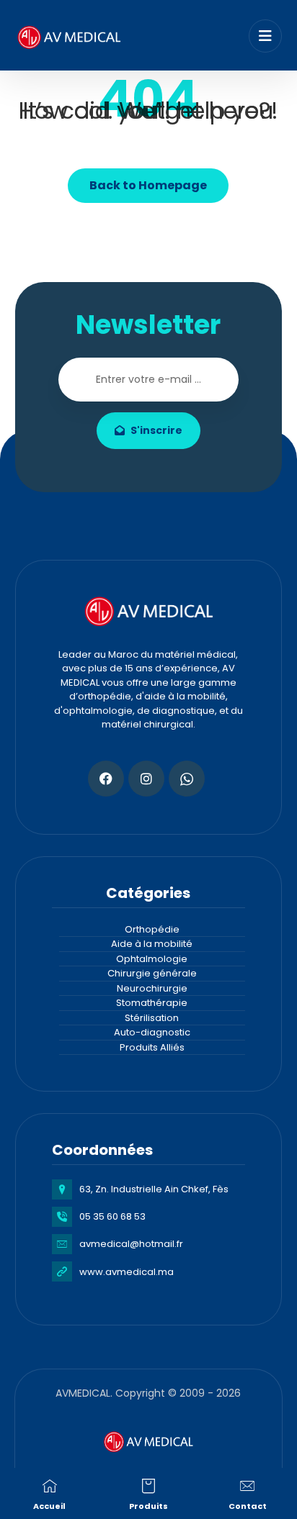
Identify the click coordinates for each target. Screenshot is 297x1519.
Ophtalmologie (151, 959)
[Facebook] (106, 779)
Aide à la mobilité (151, 944)
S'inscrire (156, 430)
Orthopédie (152, 929)
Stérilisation (152, 1018)
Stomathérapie (151, 1003)
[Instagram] (146, 779)
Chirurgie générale (152, 973)
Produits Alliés (152, 1047)
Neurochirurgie (152, 988)
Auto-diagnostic (152, 1032)
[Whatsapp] (187, 779)
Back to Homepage (148, 185)
